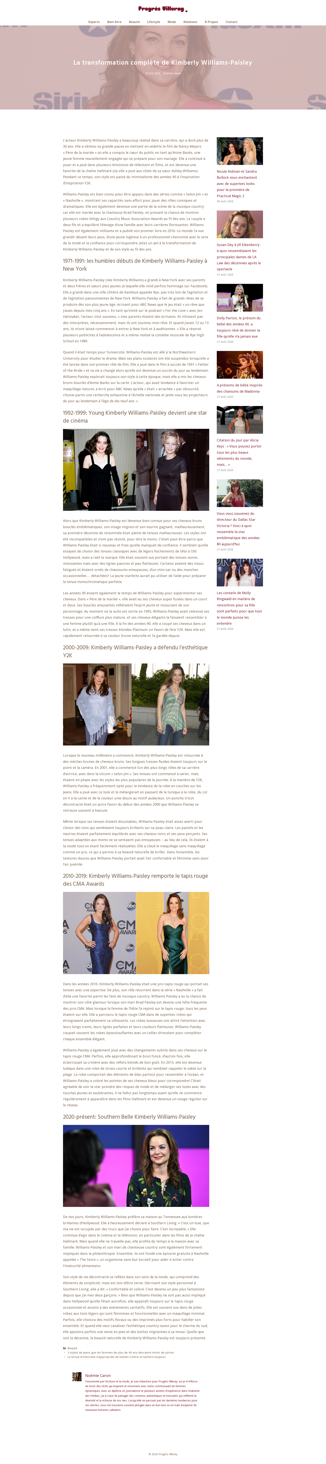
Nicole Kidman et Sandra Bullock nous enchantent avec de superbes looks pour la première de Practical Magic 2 (237, 183)
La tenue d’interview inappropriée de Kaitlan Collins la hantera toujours (117, 1357)
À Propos (211, 22)
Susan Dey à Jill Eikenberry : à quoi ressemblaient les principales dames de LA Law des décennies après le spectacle (239, 256)
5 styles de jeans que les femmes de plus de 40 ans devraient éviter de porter (121, 1352)
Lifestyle (153, 22)
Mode (172, 22)
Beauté (134, 22)
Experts (94, 22)
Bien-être (114, 22)
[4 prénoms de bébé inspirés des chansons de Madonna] (240, 375)
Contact (232, 22)
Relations (190, 22)
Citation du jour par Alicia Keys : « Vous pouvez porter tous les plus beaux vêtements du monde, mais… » (239, 452)
